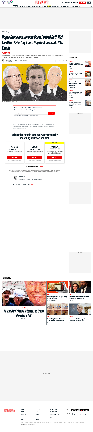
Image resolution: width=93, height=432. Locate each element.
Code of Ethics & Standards (52, 422)
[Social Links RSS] (83, 414)
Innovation (66, 6)
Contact (26, 422)
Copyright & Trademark (78, 422)
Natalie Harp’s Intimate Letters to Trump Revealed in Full (24, 313)
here (32, 184)
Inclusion (61, 422)
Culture (38, 417)
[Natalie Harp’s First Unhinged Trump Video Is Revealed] (88, 77)
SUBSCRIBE (82, 2)
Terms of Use (29, 115)
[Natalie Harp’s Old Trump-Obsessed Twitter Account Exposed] (88, 106)
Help (40, 422)
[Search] (91, 6)
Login (41, 166)
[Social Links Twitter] (74, 414)
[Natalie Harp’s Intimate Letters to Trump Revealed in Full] (88, 66)
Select (14, 158)
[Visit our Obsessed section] (12, 2)
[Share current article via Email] (63, 61)
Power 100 (59, 6)
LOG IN (89, 2)
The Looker (28, 6)
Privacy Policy (35, 115)
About (22, 422)
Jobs (32, 422)
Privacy (43, 422)
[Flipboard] (86, 414)
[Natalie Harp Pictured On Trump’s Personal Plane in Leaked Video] (88, 85)
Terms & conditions (68, 422)
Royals (44, 6)
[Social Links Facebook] (71, 414)
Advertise (36, 422)
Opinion (54, 6)
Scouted (77, 6)
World (37, 414)
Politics (49, 6)
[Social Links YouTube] (80, 414)
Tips (30, 422)
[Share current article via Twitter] (60, 61)
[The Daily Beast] (42, 2)
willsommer (22, 179)
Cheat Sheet (22, 6)
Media (33, 6)
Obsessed (38, 6)
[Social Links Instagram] (77, 414)
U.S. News (72, 6)
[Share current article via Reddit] (66, 61)
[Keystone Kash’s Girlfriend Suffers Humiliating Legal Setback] (88, 95)
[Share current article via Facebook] (57, 61)
